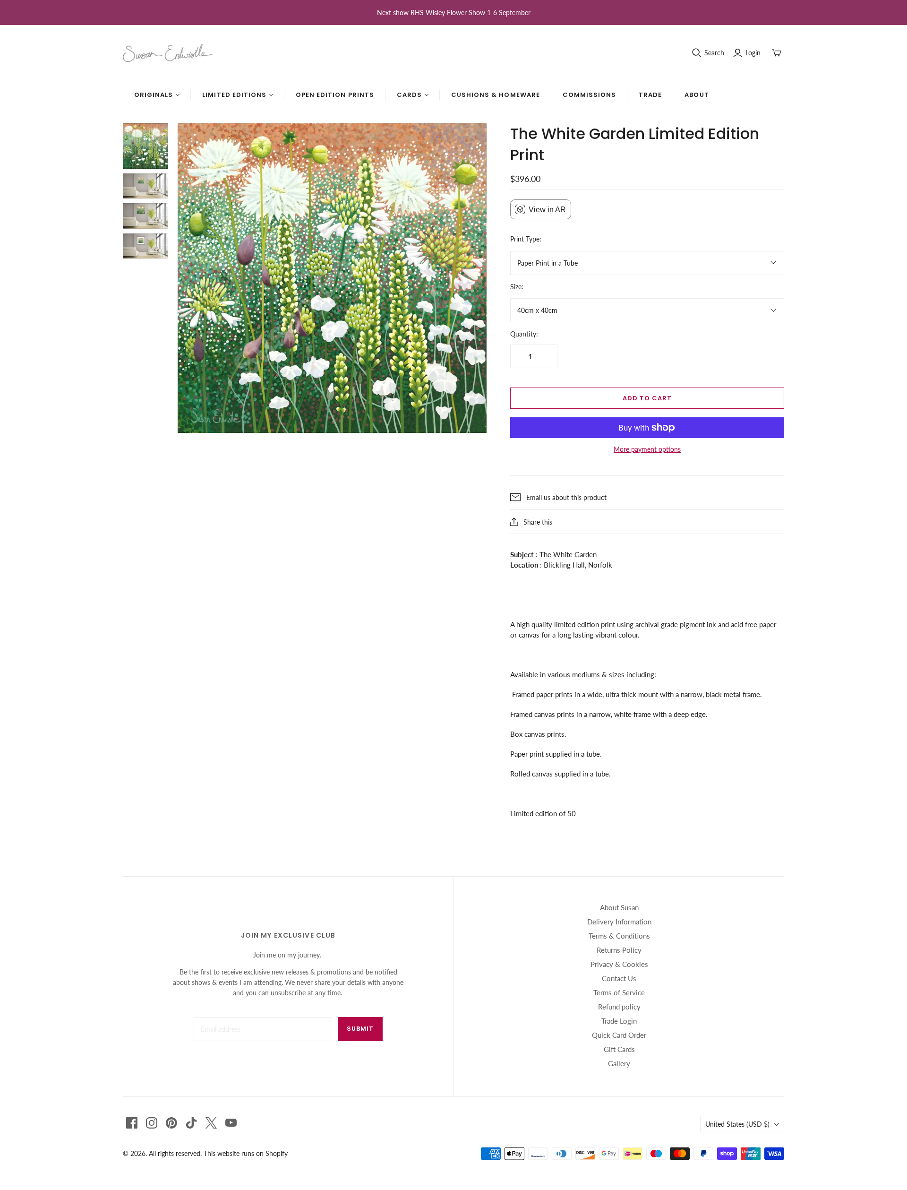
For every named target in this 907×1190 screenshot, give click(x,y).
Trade (650, 94)
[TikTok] (191, 1123)
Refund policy (619, 1006)
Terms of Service (619, 992)
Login (753, 53)
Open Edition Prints (335, 94)
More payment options (647, 449)
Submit (360, 1028)
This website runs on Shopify (246, 1153)
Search (714, 53)
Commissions (589, 94)
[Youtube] (231, 1123)
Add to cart (647, 398)
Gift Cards (619, 1049)
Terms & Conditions (619, 935)
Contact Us (619, 978)
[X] (211, 1123)
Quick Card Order (619, 1035)
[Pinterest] (171, 1123)
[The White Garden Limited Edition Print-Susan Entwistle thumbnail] (145, 146)
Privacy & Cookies (619, 964)
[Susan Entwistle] (168, 53)
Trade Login (619, 1021)
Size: (516, 287)
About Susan (619, 907)
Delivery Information (619, 921)
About (697, 94)
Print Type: (525, 239)
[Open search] (697, 53)
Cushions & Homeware (495, 94)
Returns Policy (619, 950)
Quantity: (524, 334)
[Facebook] (131, 1123)
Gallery (619, 1063)
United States (737, 1124)
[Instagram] (151, 1123)
